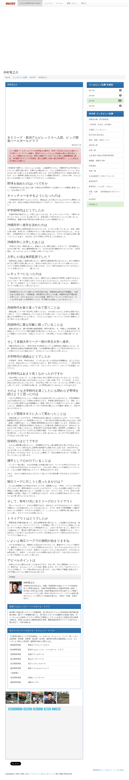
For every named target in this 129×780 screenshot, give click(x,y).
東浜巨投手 (93, 181)
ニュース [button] (47, 3)
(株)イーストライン (33, 773)
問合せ (83, 3)
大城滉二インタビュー (97, 129)
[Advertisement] (64, 38)
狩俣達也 (92, 165)
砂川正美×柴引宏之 (96, 134)
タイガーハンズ (49, 773)
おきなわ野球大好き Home (30, 3)
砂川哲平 (92, 199)
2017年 (105, 90)
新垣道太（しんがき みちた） (101, 186)
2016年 (105, 95)
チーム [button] (59, 3)
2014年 (105, 106)
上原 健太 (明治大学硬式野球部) (101, 155)
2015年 (33, 77)
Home (7, 77)
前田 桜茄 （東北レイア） (99, 140)
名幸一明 (92, 150)
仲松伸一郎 (93, 145)
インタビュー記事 (20, 77)
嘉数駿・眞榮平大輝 (97, 160)
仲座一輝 (92, 171)
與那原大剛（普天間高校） (99, 119)
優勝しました (72, 3)
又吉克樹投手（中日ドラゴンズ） (102, 176)
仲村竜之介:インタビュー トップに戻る (108, 770)
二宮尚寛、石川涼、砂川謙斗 (100, 124)
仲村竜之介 (93, 204)
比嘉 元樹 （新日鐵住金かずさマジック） (105, 192)
